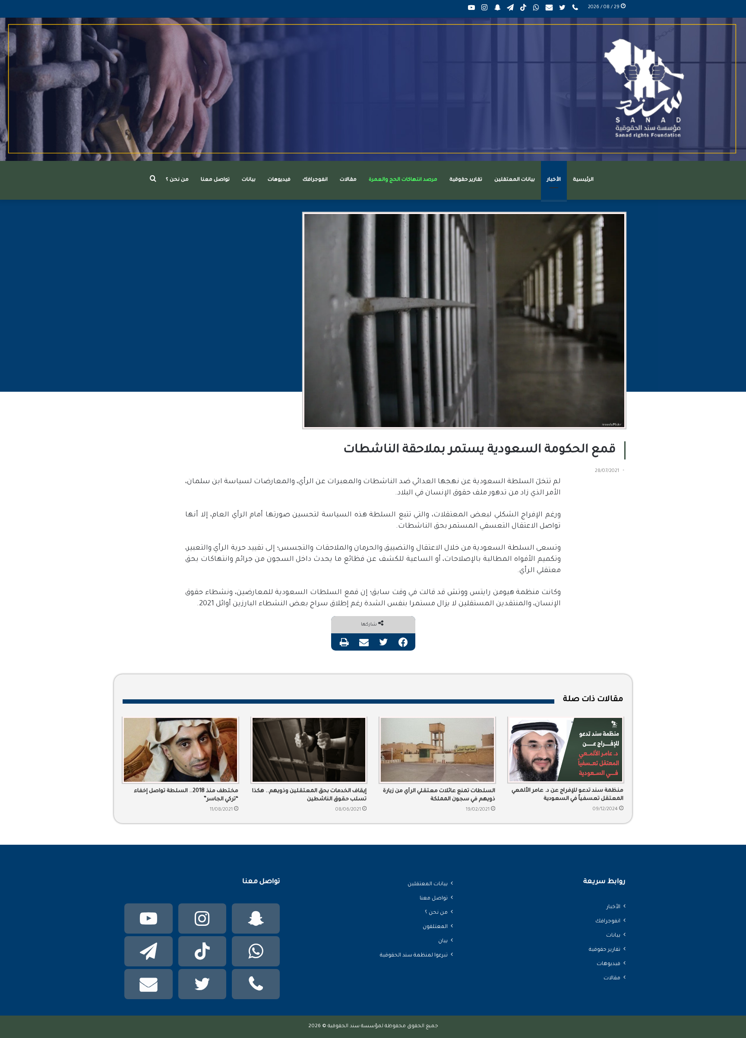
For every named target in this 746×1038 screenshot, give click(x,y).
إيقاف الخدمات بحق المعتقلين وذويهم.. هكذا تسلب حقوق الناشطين (309, 795)
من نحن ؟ (177, 180)
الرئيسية (583, 180)
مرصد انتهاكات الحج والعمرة (403, 180)
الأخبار (554, 180)
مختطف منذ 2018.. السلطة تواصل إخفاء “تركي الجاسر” (186, 795)
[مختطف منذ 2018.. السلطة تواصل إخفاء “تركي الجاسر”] (180, 750)
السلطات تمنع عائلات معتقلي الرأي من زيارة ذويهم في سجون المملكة (439, 795)
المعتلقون (435, 927)
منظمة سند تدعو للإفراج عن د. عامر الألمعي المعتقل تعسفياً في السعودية (567, 795)
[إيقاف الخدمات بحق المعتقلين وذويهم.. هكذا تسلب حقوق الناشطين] (309, 750)
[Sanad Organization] (373, 89)
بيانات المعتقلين (514, 180)
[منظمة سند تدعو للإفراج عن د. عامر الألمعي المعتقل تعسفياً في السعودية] (566, 750)
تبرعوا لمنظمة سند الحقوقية (414, 956)
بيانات (249, 180)
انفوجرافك (315, 180)
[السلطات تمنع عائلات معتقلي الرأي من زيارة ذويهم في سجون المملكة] (437, 750)
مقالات (348, 180)
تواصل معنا (215, 180)
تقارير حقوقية (465, 180)
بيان (443, 941)
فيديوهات (279, 180)
